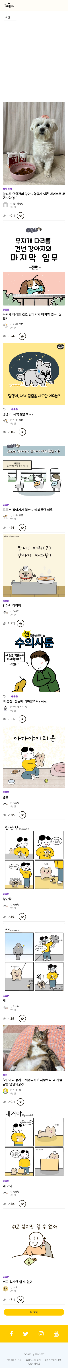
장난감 (7, 898)
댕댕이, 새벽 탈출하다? (18, 414)
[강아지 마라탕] (34, 565)
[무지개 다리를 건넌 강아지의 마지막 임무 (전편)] (34, 264)
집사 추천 (7, 189)
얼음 (6, 797)
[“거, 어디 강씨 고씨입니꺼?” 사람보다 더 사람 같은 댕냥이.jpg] (34, 1048)
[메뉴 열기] (61, 5)
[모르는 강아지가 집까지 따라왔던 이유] (34, 470)
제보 (5, 1075)
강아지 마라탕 (12, 605)
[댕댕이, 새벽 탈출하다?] (34, 374)
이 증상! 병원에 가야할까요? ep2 (25, 701)
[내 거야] (34, 1143)
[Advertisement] (34, 60)
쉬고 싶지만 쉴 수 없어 (17, 1281)
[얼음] (34, 757)
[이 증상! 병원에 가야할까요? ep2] (34, 661)
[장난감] (34, 856)
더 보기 (34, 1312)
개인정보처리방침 (53, 1360)
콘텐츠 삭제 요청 (33, 1360)
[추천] (20, 215)
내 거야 (7, 1185)
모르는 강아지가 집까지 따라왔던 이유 (28, 509)
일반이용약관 (34, 1364)
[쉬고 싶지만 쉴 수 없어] (34, 1242)
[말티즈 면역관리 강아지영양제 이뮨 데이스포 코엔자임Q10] (34, 143)
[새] (34, 957)
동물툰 (6, 309)
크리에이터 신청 (14, 1360)
